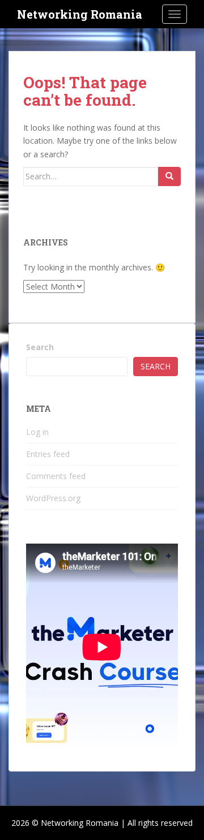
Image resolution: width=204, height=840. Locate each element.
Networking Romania (79, 14)
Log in (37, 432)
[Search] (169, 176)
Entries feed (48, 454)
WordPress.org (53, 498)
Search (40, 347)
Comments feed (56, 476)
